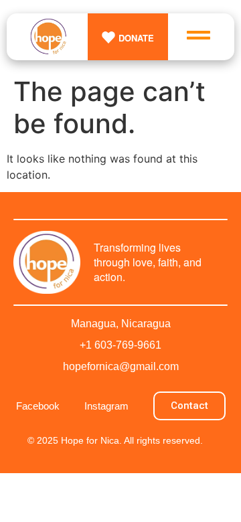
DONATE (136, 37)
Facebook (38, 406)
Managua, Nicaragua (121, 323)
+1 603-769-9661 (120, 345)
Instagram (106, 406)
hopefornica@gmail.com (121, 366)
